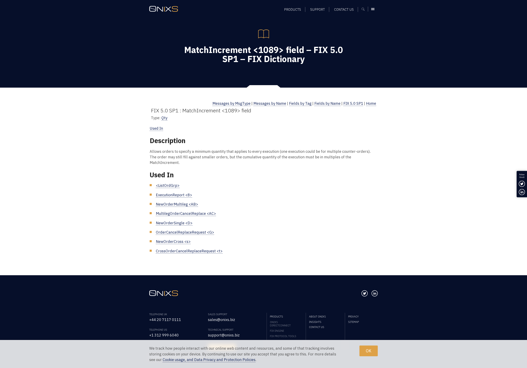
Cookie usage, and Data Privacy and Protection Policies (209, 359)
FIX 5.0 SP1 (353, 103)
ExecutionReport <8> (174, 194)
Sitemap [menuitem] (353, 321)
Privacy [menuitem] (353, 316)
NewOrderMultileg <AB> (177, 204)
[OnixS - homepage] (163, 9)
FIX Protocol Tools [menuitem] (283, 336)
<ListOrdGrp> (168, 185)
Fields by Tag (300, 103)
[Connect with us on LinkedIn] (375, 293)
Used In (156, 128)
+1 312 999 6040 (164, 335)
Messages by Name (269, 103)
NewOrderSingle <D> (174, 222)
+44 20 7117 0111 (165, 319)
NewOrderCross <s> (173, 241)
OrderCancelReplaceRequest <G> (185, 232)
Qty (164, 117)
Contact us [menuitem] (344, 9)
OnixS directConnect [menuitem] (280, 323)
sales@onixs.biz (221, 319)
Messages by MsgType (231, 103)
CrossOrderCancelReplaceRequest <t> (189, 250)
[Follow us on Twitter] (364, 293)
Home (371, 103)
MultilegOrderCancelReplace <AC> (186, 213)
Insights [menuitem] (315, 321)
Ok (368, 350)
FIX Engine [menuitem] (277, 330)
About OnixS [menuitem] (317, 316)
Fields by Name (327, 103)
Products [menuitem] (292, 9)
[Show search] (364, 9)
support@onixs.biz (224, 335)
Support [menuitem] (317, 9)
